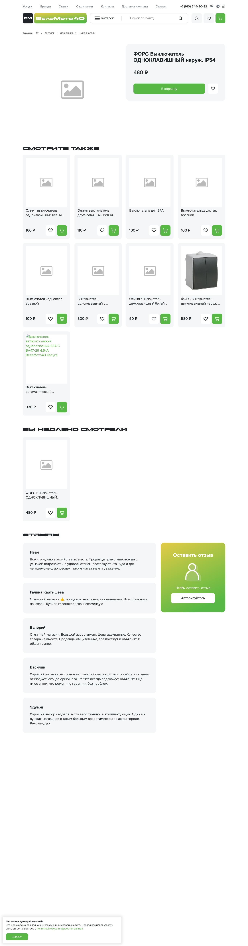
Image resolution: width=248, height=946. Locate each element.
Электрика (66, 33)
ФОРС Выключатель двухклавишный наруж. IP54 (199, 301)
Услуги (27, 6)
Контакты (107, 6)
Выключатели (87, 33)
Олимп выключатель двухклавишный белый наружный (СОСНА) (147, 301)
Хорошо (17, 936)
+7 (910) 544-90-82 (193, 6)
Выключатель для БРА (146, 210)
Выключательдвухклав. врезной (199, 212)
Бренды (45, 6)
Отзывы (161, 6)
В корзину (169, 89)
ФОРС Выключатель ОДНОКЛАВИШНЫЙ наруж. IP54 (41, 495)
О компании (84, 6)
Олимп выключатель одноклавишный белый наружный (44, 212)
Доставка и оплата (135, 6)
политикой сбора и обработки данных (60, 928)
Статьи (63, 6)
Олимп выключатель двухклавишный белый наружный (95, 212)
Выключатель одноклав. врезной (44, 301)
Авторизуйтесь (193, 598)
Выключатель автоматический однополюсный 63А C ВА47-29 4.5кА (43, 389)
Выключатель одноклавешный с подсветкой (91, 301)
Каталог (107, 18)
